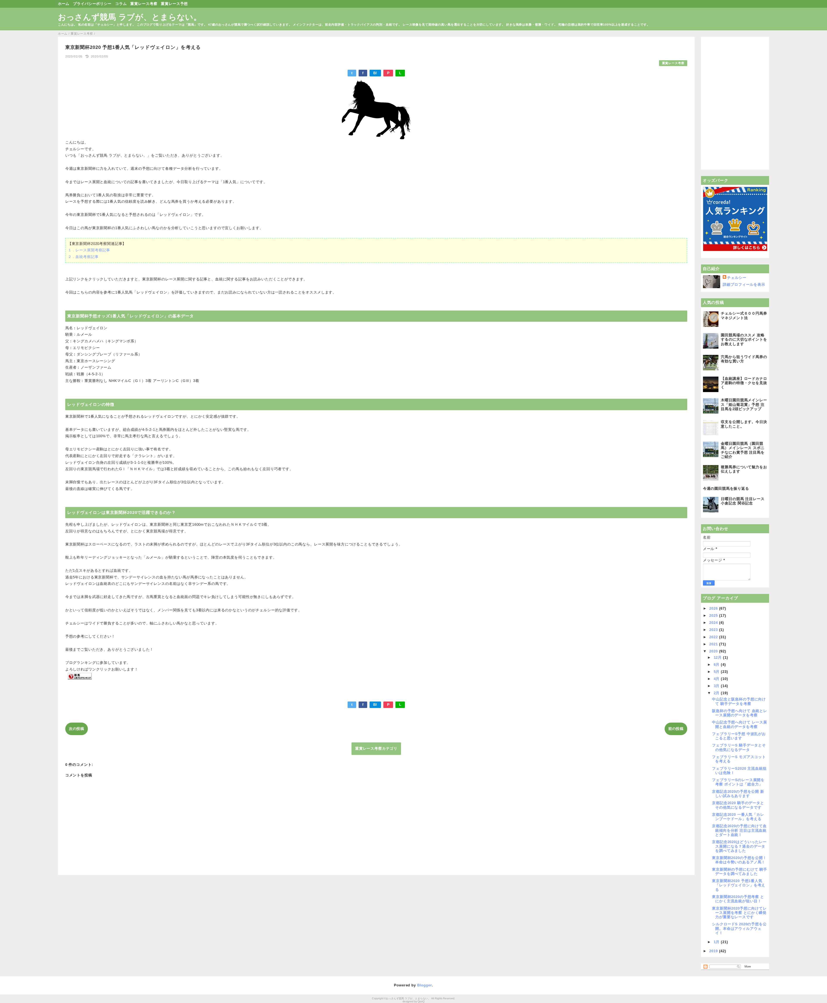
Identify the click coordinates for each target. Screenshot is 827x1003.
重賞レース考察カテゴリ (376, 748)
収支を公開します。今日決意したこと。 (744, 424)
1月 (717, 942)
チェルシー (736, 278)
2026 (714, 608)
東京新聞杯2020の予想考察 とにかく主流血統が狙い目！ (738, 899)
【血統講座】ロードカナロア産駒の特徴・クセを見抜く (744, 383)
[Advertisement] (735, 103)
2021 (714, 644)
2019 (714, 951)
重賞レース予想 (174, 4)
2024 (714, 623)
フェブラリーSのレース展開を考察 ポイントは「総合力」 (738, 782)
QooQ (421, 1001)
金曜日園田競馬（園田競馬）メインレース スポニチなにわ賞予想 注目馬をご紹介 (742, 450)
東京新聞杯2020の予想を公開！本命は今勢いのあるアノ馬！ (739, 860)
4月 (717, 679)
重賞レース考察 (143, 4)
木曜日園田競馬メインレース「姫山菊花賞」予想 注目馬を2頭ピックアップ (744, 404)
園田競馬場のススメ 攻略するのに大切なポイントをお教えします (744, 339)
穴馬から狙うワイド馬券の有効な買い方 (744, 359)
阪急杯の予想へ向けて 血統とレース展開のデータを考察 (739, 713)
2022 (714, 637)
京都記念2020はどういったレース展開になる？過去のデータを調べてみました (739, 846)
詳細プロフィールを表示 (744, 285)
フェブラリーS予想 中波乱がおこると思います (739, 736)
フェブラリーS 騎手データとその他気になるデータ (739, 747)
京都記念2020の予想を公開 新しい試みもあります (738, 794)
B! (375, 73)
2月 (717, 693)
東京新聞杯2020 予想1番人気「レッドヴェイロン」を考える (738, 885)
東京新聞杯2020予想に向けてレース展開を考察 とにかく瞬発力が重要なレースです (739, 912)
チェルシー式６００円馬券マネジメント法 (744, 315)
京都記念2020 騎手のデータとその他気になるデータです (738, 805)
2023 (714, 630)
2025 (714, 616)
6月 (717, 665)
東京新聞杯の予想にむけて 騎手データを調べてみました (739, 871)
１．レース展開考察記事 (89, 250)
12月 (718, 657)
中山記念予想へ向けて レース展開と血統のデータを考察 (739, 724)
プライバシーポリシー (92, 4)
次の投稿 (76, 729)
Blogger (424, 985)
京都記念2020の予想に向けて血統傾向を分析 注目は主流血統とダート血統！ (739, 830)
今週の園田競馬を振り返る (726, 489)
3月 (717, 686)
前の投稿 (676, 729)
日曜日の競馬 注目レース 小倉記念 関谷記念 (742, 501)
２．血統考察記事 (83, 257)
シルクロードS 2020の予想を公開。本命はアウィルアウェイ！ (739, 928)
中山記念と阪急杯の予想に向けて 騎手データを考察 (739, 701)
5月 (717, 672)
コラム (121, 4)
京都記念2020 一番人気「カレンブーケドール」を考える (738, 817)
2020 (714, 651)
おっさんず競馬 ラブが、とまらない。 (130, 17)
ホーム (64, 4)
